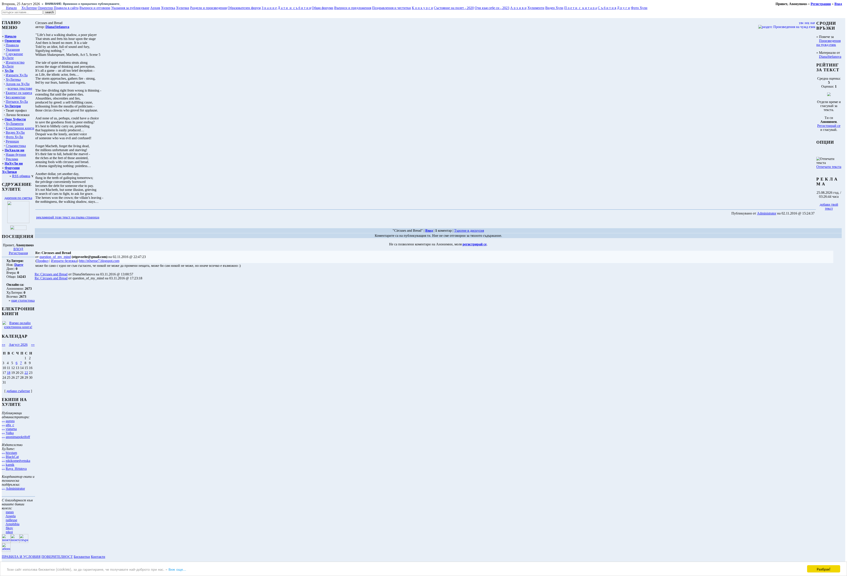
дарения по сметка (18, 198)
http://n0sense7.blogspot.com (99, 261)
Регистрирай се (828, 126)
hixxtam (11, 453)
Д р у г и (623, 8)
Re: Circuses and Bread (51, 274)
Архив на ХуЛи (18, 84)
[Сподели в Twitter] (125, 217)
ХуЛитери (29, 8)
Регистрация (18, 253)
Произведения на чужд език (828, 43)
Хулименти (535, 8)
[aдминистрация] (107, 557)
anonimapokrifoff (18, 437)
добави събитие (18, 391)
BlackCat (12, 457)
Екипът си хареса (19, 93)
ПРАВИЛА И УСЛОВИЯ (21, 557)
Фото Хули (639, 8)
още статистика (23, 300)
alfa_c (10, 425)
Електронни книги (20, 128)
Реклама (12, 159)
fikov (9, 528)
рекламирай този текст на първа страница (67, 217)
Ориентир (13, 41)
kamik (10, 465)
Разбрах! (823, 569)
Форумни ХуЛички (11, 170)
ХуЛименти (15, 124)
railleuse (11, 520)
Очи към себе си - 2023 (492, 8)
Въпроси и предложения (352, 8)
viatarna (11, 429)
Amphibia (12, 524)
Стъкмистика (16, 146)
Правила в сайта (66, 8)
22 (26, 373)
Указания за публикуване (130, 8)
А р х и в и (518, 8)
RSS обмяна (21, 176)
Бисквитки (82, 557)
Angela (11, 516)
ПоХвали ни (14, 150)
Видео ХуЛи (15, 132)
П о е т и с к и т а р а (580, 8)
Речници (12, 141)
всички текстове (19, 88)
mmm (10, 512)
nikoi (9, 532)
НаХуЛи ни (14, 163)
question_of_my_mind (55, 257)
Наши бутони (16, 154)
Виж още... (177, 569)
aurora (10, 421)
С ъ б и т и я (607, 8)
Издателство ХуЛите (13, 64)
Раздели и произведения (208, 8)
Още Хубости (15, 119)
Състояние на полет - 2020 (454, 8)
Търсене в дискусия (469, 230)
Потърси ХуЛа (17, 102)
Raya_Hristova (16, 469)
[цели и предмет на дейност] (18, 222)
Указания (13, 49)
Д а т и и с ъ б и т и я (294, 8)
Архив (155, 8)
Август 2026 (18, 344)
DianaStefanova (830, 56)
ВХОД (18, 249)
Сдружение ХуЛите (12, 56)
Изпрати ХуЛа (17, 75)
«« (3, 344)
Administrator (15, 488)
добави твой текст (829, 206)
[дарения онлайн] (18, 229)
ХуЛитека (13, 79)
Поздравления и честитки (391, 8)
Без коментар (15, 97)
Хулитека (168, 8)
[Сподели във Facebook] (108, 217)
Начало (11, 8)
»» (33, 344)
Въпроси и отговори (94, 8)
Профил (42, 261)
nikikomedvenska (18, 461)
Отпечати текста (828, 167)
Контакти (98, 557)
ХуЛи (9, 71)
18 (8, 373)
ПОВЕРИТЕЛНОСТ (57, 557)
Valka (10, 433)
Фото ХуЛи (14, 137)
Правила (12, 45)
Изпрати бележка (64, 261)
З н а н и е (269, 8)
